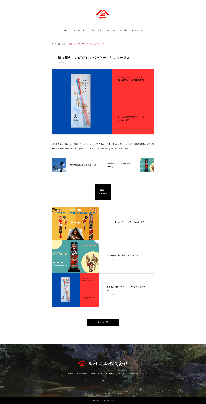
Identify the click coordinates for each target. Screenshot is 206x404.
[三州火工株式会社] (103, 15)
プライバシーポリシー (93, 393)
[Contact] (103, 380)
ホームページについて (113, 393)
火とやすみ (110, 30)
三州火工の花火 (95, 30)
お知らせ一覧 (103, 322)
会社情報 (123, 30)
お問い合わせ (137, 30)
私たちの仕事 (79, 30)
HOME (66, 30)
